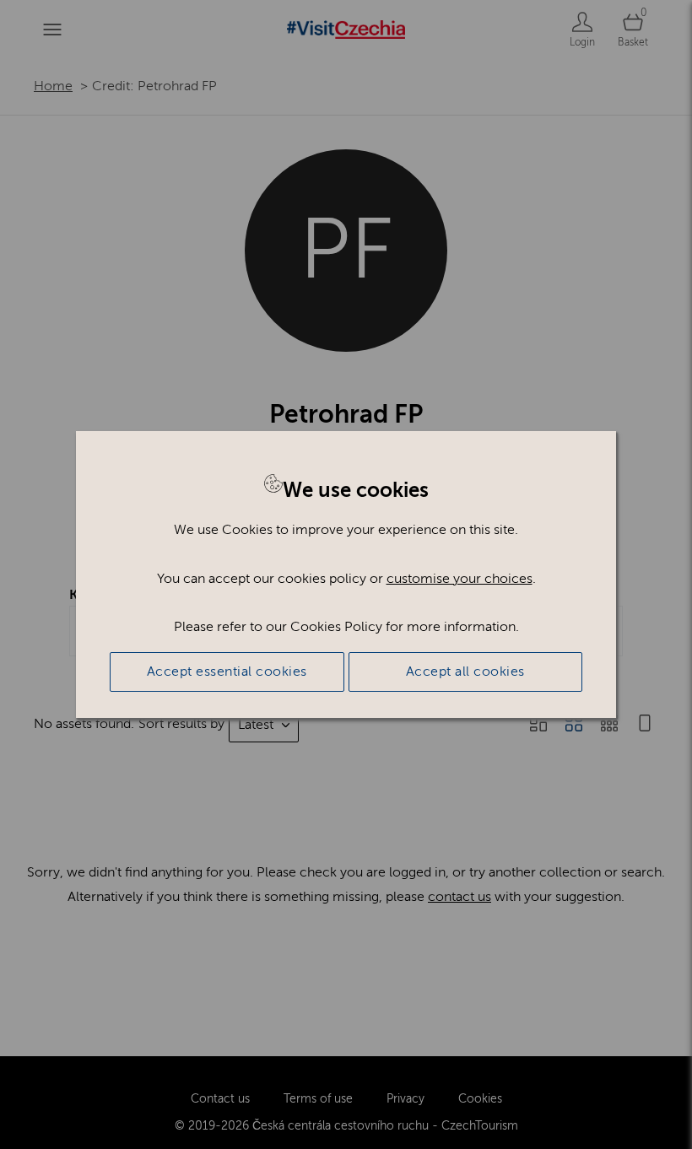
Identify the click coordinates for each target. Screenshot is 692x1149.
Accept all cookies (465, 671)
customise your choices (460, 578)
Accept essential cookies (227, 671)
